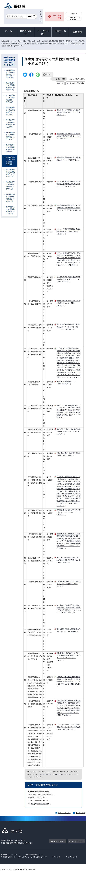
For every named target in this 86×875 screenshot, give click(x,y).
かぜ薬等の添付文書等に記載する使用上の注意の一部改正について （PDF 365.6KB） (68, 279)
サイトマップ (72, 857)
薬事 (38, 41)
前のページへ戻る (64, 813)
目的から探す (25, 32)
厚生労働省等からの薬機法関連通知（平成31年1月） (10, 210)
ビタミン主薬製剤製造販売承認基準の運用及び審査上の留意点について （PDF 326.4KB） (68, 184)
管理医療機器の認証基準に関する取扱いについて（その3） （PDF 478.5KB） (68, 512)
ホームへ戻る (80, 813)
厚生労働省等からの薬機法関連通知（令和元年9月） (10, 111)
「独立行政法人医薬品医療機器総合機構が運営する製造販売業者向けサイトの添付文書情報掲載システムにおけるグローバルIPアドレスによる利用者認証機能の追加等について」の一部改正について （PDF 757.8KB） (68, 708)
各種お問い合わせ (56, 841)
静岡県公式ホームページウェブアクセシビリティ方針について (25, 857)
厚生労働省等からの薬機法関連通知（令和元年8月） (10, 123)
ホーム (8, 31)
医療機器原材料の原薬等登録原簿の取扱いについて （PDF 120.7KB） (68, 303)
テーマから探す (43, 32)
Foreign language (73, 18)
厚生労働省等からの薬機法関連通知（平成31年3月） (10, 185)
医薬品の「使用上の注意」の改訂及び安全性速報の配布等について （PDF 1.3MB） (68, 560)
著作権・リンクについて (11, 854)
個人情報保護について (35, 854)
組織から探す (60, 32)
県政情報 (77, 32)
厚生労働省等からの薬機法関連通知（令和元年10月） (10, 98)
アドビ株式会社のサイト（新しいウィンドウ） (53, 774)
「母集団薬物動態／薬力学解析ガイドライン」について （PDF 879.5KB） (68, 583)
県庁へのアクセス (75, 841)
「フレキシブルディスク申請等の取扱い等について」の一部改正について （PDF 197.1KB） (68, 727)
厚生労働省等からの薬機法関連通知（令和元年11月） (10, 86)
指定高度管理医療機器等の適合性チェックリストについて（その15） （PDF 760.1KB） (68, 327)
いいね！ (49, 74)
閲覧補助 (74, 14)
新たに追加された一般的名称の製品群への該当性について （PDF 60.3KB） (68, 431)
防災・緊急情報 (57, 17)
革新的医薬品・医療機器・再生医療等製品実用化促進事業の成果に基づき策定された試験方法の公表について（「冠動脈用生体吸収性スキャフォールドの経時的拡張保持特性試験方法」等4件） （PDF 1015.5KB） (68, 541)
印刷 (62, 83)
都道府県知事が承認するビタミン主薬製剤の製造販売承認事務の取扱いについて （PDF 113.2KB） (68, 207)
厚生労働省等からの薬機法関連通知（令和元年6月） (10, 148)
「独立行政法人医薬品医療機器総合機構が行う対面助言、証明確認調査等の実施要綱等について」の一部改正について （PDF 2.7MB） (69, 680)
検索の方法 (41, 16)
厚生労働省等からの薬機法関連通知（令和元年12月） (10, 74)
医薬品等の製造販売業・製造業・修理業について (59, 41)
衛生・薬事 (31, 41)
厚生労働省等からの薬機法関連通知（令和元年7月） (10, 136)
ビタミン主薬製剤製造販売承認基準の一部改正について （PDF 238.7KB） (68, 231)
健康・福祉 (22, 41)
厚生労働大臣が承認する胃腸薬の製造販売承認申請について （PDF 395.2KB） (69, 112)
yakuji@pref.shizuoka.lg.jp (40, 804)
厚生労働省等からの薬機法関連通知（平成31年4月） (10, 173)
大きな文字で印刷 (77, 83)
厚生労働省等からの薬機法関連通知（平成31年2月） (10, 198)
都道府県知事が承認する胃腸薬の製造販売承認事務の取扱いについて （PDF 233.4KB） (68, 136)
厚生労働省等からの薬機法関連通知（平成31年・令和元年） (47, 43)
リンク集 (57, 857)
